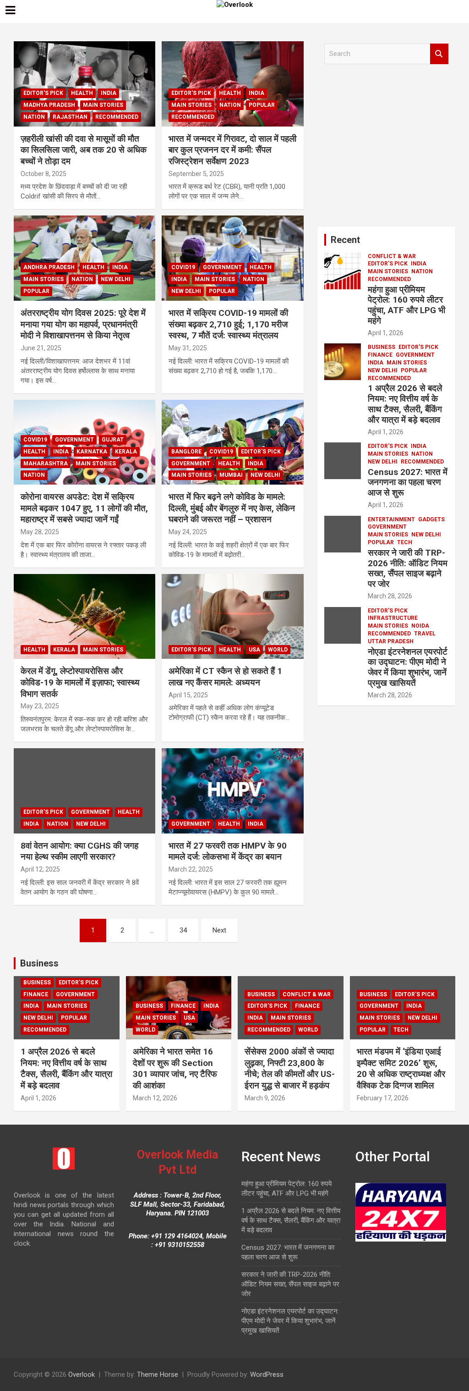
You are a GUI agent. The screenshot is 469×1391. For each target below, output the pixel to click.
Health (82, 93)
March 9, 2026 (265, 1098)
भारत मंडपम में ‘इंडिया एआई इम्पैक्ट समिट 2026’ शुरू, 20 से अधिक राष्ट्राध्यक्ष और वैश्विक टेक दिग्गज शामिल (401, 1068)
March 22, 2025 (191, 869)
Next (219, 930)
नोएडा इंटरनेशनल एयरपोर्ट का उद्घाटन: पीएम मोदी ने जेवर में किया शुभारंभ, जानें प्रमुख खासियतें (407, 667)
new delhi (116, 279)
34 (183, 930)
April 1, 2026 (386, 333)
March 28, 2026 (390, 596)
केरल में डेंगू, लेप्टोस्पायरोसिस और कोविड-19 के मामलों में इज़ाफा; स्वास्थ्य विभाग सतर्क (80, 682)
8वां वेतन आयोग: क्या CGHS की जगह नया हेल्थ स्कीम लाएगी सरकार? (79, 851)
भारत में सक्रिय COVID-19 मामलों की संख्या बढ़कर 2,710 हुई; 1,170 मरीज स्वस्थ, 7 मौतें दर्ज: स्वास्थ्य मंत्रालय (228, 324)
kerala (126, 451)
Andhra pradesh (49, 267)
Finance (380, 355)
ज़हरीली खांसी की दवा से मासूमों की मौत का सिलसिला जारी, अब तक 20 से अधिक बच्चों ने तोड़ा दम (84, 149)
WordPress (267, 1374)
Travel (425, 633)
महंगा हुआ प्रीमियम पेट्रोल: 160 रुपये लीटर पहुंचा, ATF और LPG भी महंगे (406, 305)
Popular (262, 105)
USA (254, 649)
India (108, 93)
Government (222, 267)
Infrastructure (393, 618)
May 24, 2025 (188, 531)
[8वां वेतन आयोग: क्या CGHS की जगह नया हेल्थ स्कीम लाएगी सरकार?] (84, 790)
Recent (345, 239)
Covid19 (183, 267)
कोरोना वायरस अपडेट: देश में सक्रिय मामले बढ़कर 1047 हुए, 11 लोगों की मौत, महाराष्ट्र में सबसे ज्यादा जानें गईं (84, 507)
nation (34, 117)
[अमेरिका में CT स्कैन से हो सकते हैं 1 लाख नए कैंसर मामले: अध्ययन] (232, 616)
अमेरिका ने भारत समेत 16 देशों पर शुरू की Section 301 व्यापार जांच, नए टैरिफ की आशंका (175, 1068)
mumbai (231, 475)
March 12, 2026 (155, 1098)
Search (439, 54)
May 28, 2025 (40, 531)
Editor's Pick (43, 93)
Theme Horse (157, 1374)
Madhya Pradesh (49, 105)
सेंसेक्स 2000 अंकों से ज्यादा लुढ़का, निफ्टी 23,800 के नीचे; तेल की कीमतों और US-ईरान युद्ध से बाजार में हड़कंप (290, 1068)
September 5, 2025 (196, 173)
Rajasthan (70, 117)
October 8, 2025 (43, 173)
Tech (404, 542)
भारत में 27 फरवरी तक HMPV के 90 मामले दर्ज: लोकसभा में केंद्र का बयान (228, 851)
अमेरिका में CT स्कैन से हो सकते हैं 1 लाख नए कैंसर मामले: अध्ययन (225, 677)
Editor (80, 173)
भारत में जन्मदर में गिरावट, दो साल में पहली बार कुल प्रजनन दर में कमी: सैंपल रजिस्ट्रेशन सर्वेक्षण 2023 (232, 149)
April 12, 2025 (40, 869)
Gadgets (431, 519)
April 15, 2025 (188, 695)
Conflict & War (392, 256)
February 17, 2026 (383, 1098)
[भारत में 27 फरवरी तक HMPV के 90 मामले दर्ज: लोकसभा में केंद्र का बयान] (232, 790)
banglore (186, 451)
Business (381, 347)
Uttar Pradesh (391, 641)
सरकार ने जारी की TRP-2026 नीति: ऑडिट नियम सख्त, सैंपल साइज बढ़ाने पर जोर (407, 568)
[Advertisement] (386, 149)
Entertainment (391, 519)
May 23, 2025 (40, 706)
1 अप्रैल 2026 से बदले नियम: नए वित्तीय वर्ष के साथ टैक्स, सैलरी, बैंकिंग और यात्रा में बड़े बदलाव (405, 404)
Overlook (81, 1374)
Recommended (116, 117)
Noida (420, 626)
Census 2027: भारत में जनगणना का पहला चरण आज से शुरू (407, 482)
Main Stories (103, 105)
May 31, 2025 (188, 348)
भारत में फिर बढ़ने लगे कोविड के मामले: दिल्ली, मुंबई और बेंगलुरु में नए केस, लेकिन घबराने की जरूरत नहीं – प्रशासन (232, 507)
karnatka (91, 451)
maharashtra (45, 463)
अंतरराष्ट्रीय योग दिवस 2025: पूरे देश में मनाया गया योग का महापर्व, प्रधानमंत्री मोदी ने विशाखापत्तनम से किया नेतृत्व (83, 324)
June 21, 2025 (41, 348)
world (278, 649)
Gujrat (113, 439)
